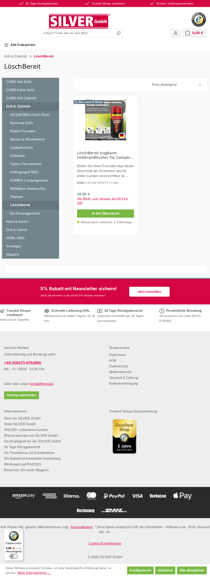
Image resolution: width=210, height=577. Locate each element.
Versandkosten (81, 527)
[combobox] (77, 33)
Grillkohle (17, 156)
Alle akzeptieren (191, 570)
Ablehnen (165, 570)
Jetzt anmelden (149, 291)
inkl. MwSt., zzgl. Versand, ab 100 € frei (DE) (102, 201)
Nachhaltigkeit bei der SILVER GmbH (32, 441)
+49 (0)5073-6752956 (22, 363)
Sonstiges (13, 246)
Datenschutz (118, 366)
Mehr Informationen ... (34, 573)
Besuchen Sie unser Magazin (26, 470)
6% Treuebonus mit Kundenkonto (29, 453)
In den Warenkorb (105, 213)
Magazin (12, 254)
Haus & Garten (17, 221)
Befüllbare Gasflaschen (28, 188)
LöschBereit (20, 205)
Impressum (117, 354)
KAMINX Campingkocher (29, 180)
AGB (112, 360)
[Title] (124, 436)
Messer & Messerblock (27, 139)
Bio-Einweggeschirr (25, 213)
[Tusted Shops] (199, 19)
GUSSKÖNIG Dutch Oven (29, 115)
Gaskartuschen (21, 147)
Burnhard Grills (21, 123)
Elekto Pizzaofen (23, 131)
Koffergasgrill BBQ (24, 172)
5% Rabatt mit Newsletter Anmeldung (32, 458)
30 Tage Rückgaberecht (22, 447)
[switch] (14, 556)
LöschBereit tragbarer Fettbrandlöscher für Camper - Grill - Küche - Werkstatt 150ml (105, 155)
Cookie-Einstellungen (105, 543)
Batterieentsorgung (123, 383)
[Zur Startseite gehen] (79, 21)
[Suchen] (118, 33)
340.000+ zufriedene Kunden (26, 430)
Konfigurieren (140, 570)
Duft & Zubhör (16, 230)
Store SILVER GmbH (20, 424)
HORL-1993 (15, 238)
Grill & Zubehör (18, 106)
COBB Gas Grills (19, 81)
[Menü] (20, 531)
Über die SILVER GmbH (22, 418)
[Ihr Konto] (175, 33)
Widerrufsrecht (120, 372)
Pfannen (16, 197)
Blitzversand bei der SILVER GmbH (31, 435)
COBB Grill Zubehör (21, 98)
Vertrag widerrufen (22, 395)
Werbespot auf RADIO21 (23, 464)
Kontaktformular (41, 384)
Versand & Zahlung (123, 377)
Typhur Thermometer (26, 164)
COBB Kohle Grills (20, 90)
